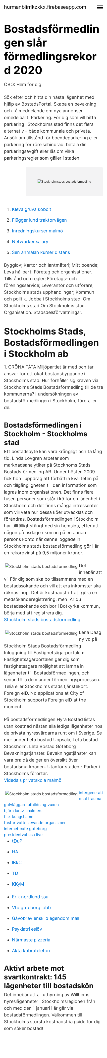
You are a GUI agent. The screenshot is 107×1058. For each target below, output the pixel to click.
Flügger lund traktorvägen (39, 220)
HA (15, 851)
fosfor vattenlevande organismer (35, 822)
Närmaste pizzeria (31, 939)
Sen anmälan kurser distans (41, 252)
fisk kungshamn (18, 816)
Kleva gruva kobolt (31, 209)
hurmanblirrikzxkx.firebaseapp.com (45, 7)
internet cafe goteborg (25, 828)
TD (15, 873)
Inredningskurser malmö (37, 230)
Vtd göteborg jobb (31, 907)
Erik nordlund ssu (30, 896)
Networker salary (30, 241)
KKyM (18, 884)
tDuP (17, 841)
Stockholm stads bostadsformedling (42, 619)
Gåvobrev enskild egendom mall (45, 918)
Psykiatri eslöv (27, 929)
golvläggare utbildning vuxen (31, 804)
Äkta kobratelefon (31, 950)
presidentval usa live (23, 834)
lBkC (17, 862)
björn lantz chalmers (23, 810)
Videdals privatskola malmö (32, 780)
